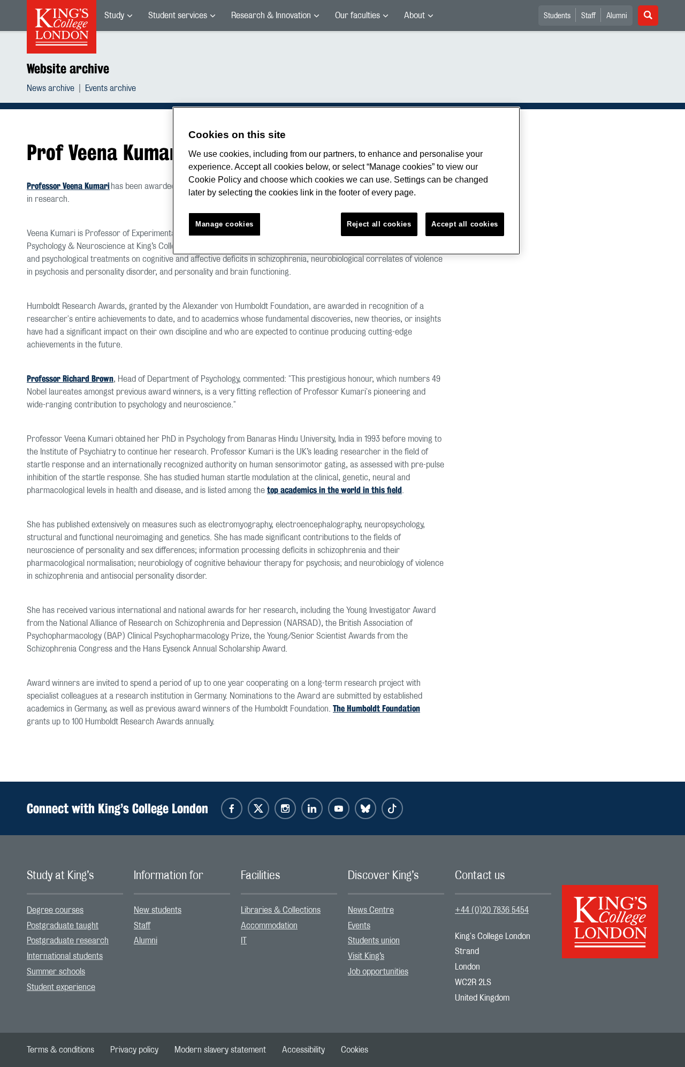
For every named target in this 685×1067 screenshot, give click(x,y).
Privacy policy (134, 1050)
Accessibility (303, 1050)
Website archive (68, 68)
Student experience (61, 987)
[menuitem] (118, 15)
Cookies (354, 1050)
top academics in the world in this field (334, 490)
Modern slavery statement (220, 1050)
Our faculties (357, 15)
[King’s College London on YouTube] (338, 808)
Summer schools (56, 971)
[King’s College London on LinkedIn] (312, 808)
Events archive (110, 88)
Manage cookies (224, 224)
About (414, 15)
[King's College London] (610, 912)
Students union (374, 940)
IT (244, 940)
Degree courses (55, 910)
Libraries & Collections (281, 910)
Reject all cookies (379, 224)
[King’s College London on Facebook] (231, 808)
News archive (50, 88)
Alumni (616, 16)
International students (65, 956)
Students (557, 16)
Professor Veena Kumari (68, 186)
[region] (346, 181)
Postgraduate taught (62, 925)
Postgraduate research (68, 940)
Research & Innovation (271, 15)
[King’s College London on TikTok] (392, 808)
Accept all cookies (464, 224)
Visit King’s (366, 956)
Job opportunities (378, 971)
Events (359, 925)
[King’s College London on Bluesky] (365, 808)
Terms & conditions (60, 1050)
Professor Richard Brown (70, 379)
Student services (177, 15)
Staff (588, 16)
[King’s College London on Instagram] (285, 808)
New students (157, 910)
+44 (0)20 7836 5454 (492, 910)
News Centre (371, 910)
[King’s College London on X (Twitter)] (258, 808)
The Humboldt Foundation (376, 708)
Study (114, 15)
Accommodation (269, 925)
